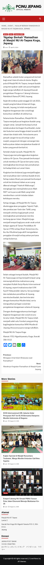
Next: (22, 366)
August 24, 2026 (14, 421)
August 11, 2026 (14, 506)
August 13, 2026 (14, 464)
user (6, 47)
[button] (3, 18)
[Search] (40, 19)
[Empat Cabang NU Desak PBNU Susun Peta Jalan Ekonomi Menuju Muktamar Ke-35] (22, 482)
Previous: (17, 358)
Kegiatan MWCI (19, 34)
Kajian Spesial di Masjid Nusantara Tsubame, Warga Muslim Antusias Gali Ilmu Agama (21, 458)
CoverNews (33, 558)
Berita (5, 34)
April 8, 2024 (14, 47)
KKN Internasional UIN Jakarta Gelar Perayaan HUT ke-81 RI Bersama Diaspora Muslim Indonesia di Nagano (21, 415)
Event (11, 34)
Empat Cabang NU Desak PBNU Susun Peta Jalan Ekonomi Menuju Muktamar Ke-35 (21, 501)
